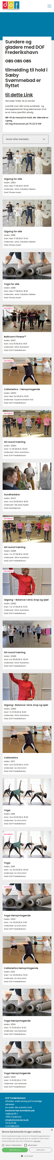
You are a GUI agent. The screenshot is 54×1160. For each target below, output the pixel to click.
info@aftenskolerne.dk (17, 1119)
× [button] (52, 1130)
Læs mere (37, 1141)
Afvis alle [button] (41, 1150)
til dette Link (19, 95)
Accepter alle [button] (15, 1150)
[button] (27, 1156)
